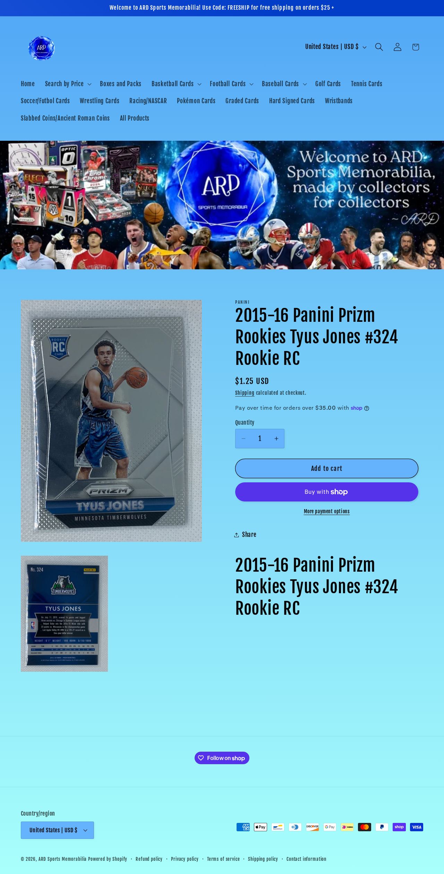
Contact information (306, 858)
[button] (67, 83)
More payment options (327, 511)
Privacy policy (185, 858)
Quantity (245, 422)
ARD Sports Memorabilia (63, 858)
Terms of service (223, 858)
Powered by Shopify (107, 858)
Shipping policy (263, 858)
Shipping (245, 393)
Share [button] (249, 534)
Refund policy (149, 858)
